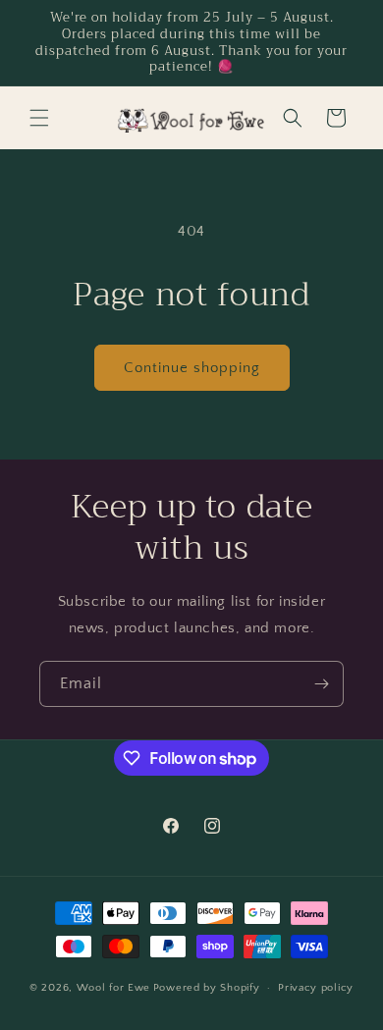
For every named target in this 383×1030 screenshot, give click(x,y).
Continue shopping (192, 367)
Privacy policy (316, 988)
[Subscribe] (321, 684)
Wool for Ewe (113, 988)
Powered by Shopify (206, 988)
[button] (39, 117)
